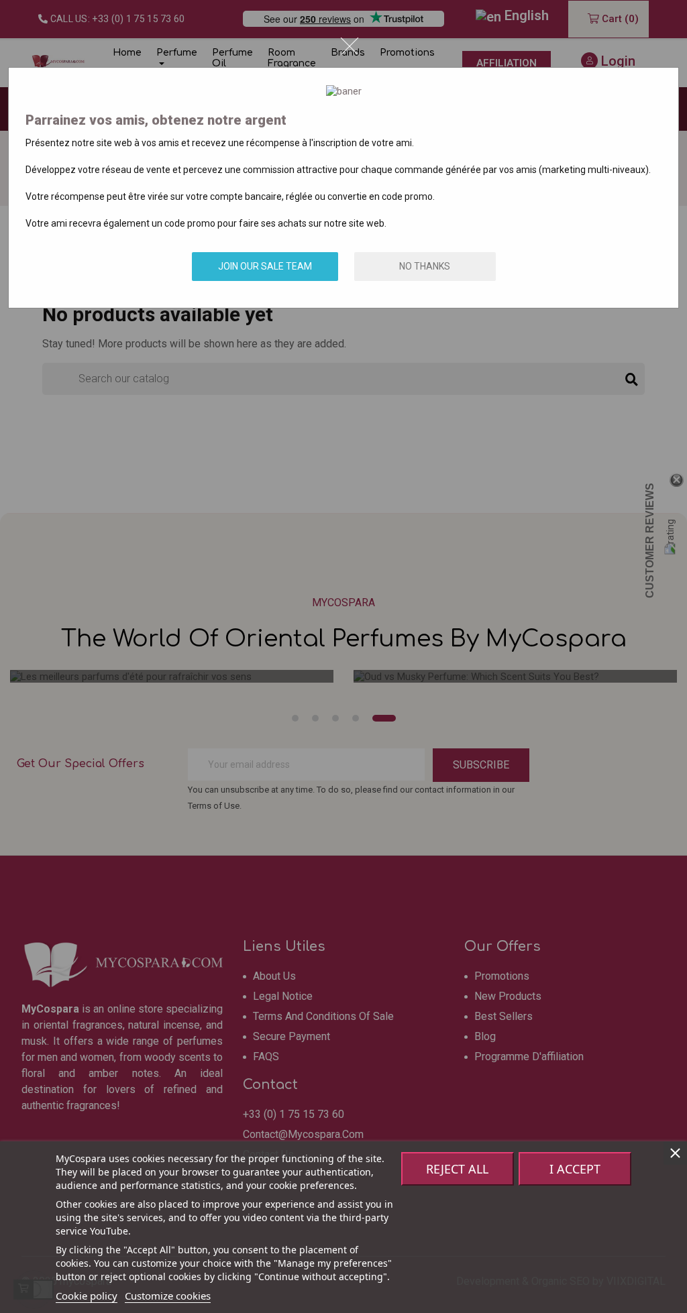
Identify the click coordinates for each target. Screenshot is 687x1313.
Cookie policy (86, 1295)
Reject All (457, 1169)
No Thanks (424, 266)
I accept (574, 1169)
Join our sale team (265, 266)
